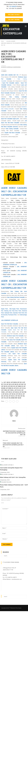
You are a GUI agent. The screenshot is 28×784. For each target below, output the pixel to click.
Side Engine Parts (14, 309)
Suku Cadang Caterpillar (12, 128)
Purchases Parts (12, 314)
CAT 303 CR (4, 386)
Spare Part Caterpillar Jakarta (10, 83)
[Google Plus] (10, 401)
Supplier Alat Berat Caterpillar (12, 132)
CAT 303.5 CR (11, 386)
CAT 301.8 (8, 384)
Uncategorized (17, 67)
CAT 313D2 (4, 390)
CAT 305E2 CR (9, 388)
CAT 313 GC (22, 388)
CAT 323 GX (12, 394)
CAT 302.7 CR (22, 384)
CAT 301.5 (19, 382)
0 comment (4, 71)
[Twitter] (14, 401)
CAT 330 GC (19, 394)
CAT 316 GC (18, 390)
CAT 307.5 (16, 388)
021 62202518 (13, 6)
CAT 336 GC (11, 396)
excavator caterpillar (7, 67)
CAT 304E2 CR (19, 386)
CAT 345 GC (7, 382)
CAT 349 (17, 396)
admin (14, 421)
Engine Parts (4, 309)
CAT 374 (3, 398)
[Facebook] (7, 401)
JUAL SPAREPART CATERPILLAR (9, 320)
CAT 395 (8, 398)
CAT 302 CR (15, 384)
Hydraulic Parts (8, 313)
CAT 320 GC (9, 392)
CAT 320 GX (16, 392)
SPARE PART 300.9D (16, 398)
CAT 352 (22, 396)
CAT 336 (6, 396)
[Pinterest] (17, 401)
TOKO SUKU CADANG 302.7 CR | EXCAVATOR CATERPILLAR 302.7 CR (13, 444)
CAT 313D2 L (10, 390)
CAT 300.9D (14, 382)
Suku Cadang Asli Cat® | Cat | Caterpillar (13, 477)
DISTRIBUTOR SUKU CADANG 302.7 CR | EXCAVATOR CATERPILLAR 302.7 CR (14, 432)
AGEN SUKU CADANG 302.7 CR (9, 75)
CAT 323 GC (5, 394)
